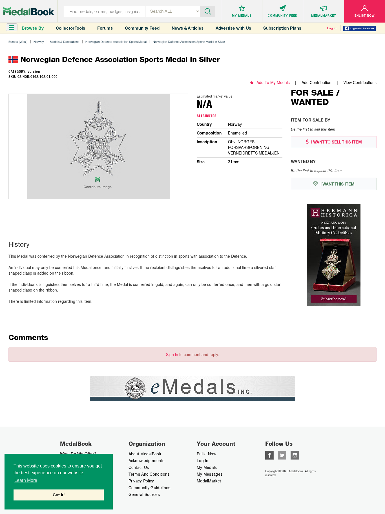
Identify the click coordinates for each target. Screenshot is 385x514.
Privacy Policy (141, 481)
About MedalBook (145, 453)
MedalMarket (209, 481)
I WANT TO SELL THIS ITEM (336, 142)
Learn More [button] (25, 480)
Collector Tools (70, 28)
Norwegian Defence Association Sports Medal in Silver (189, 41)
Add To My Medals (273, 82)
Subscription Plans (282, 28)
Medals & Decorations (64, 41)
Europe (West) (17, 41)
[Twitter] (282, 454)
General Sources (144, 494)
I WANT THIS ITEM (337, 184)
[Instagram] (295, 454)
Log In (203, 460)
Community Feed (142, 28)
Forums (105, 28)
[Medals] (28, 11)
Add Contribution (316, 82)
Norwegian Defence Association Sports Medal (116, 41)
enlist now (206, 453)
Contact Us (139, 467)
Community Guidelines (150, 487)
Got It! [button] (59, 495)
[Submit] (207, 11)
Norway (39, 41)
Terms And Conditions (149, 474)
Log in (332, 28)
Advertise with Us (233, 28)
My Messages (209, 474)
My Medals (207, 467)
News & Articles (187, 28)
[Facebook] (269, 454)
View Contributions (360, 82)
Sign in (172, 354)
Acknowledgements (147, 460)
